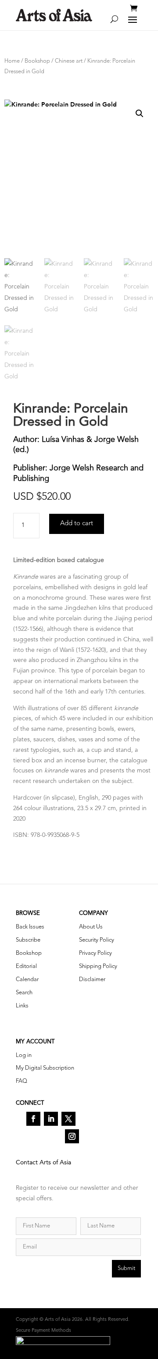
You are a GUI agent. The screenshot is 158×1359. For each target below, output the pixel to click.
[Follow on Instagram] (72, 1136)
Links (22, 1006)
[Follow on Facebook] (33, 1119)
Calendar (27, 979)
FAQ (21, 1081)
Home (12, 61)
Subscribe (28, 940)
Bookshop (37, 61)
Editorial (26, 966)
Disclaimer (92, 979)
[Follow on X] (68, 1119)
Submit (126, 1268)
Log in (24, 1055)
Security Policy (96, 940)
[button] (139, 113)
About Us (91, 927)
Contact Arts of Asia (43, 1163)
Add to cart (76, 523)
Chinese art (69, 61)
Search (24, 993)
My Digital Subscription (45, 1068)
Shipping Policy (98, 966)
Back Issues (30, 927)
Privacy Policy (95, 953)
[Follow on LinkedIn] (51, 1119)
